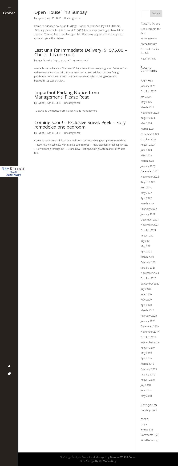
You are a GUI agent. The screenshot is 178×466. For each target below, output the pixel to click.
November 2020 (150, 272)
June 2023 (146, 150)
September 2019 (150, 342)
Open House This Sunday (60, 12)
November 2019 (150, 331)
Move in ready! (149, 43)
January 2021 (148, 267)
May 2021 (146, 246)
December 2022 (150, 171)
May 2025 (146, 102)
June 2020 (146, 294)
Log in (144, 424)
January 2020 (148, 321)
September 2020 (150, 283)
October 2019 (148, 337)
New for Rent (148, 58)
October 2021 (148, 230)
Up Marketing (107, 461)
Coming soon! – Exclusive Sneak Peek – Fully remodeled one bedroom (80, 124)
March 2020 (147, 310)
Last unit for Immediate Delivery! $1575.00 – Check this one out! (80, 52)
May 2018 (146, 395)
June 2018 (146, 390)
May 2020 (146, 299)
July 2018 (146, 385)
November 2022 (150, 176)
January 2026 (148, 86)
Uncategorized (72, 18)
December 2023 (150, 134)
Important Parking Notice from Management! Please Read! (66, 94)
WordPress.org (149, 440)
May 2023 (146, 155)
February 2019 (149, 369)
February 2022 (149, 208)
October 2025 (148, 91)
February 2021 (149, 262)
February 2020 (149, 315)
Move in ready (149, 38)
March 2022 (147, 203)
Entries (147, 429)
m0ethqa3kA (45, 60)
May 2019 (146, 353)
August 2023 (148, 144)
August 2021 (148, 235)
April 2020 (146, 305)
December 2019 (150, 326)
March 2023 (147, 160)
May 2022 (146, 192)
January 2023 (148, 166)
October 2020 (148, 278)
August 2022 (148, 182)
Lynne (41, 18)
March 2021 (147, 257)
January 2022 (148, 214)
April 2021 (146, 251)
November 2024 (150, 112)
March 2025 (147, 107)
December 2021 (150, 219)
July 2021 (146, 241)
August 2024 (148, 118)
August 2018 (148, 379)
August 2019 (148, 347)
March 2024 (147, 128)
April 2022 (146, 198)
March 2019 (147, 363)
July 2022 (146, 187)
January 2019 (148, 374)
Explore (9, 13)
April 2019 (146, 358)
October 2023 (148, 139)
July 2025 (146, 96)
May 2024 (146, 123)
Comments (149, 435)
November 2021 (150, 224)
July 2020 (146, 289)
